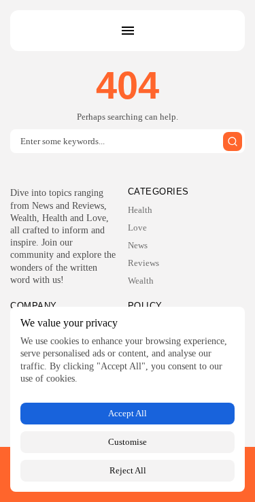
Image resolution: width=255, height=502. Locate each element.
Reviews (143, 263)
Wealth (141, 280)
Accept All (127, 413)
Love (137, 227)
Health (140, 210)
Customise (127, 442)
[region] (127, 399)
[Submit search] (232, 141)
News (138, 245)
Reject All (127, 470)
